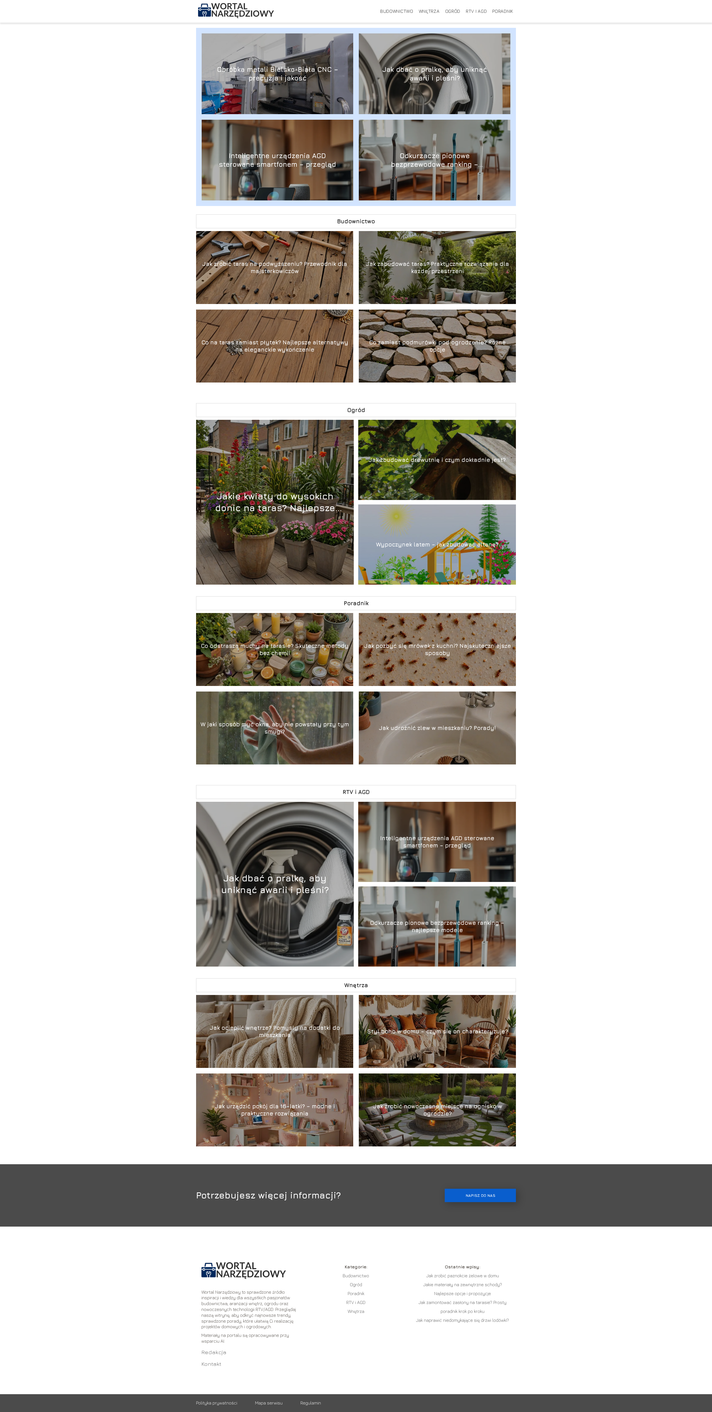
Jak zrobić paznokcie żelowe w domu (462, 1275)
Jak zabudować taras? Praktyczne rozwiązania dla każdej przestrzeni (437, 267)
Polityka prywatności (216, 1402)
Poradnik (502, 11)
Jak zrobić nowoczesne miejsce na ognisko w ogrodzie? (437, 1110)
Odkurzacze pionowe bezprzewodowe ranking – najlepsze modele (434, 160)
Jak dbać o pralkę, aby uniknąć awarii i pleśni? (434, 73)
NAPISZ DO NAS (480, 1195)
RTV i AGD (476, 11)
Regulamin (310, 1402)
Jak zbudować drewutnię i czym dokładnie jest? (437, 460)
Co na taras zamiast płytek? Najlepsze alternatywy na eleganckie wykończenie (274, 346)
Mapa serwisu (269, 1402)
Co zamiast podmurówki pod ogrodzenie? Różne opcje (437, 346)
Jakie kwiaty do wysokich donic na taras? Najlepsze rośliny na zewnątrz (275, 502)
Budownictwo (396, 11)
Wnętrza (429, 11)
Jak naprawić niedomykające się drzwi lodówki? (462, 1320)
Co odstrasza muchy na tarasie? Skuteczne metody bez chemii (274, 649)
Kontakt (211, 1363)
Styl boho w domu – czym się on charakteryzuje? (437, 1031)
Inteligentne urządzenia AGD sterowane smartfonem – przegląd (277, 160)
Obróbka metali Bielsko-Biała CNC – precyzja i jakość (277, 73)
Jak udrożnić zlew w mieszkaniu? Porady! (437, 728)
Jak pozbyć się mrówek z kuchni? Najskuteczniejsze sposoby (437, 649)
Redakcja (213, 1352)
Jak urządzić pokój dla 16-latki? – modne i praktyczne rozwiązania (275, 1110)
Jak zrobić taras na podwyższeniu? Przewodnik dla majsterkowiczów (274, 267)
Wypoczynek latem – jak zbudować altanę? (437, 544)
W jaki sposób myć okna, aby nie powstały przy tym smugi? (275, 728)
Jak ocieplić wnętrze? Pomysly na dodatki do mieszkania (275, 1031)
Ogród (453, 11)
